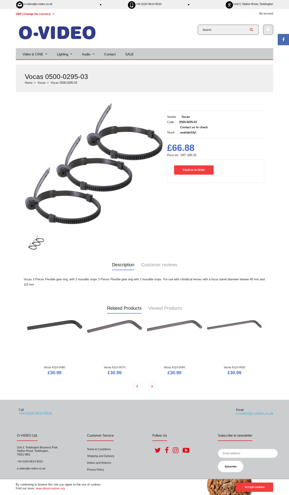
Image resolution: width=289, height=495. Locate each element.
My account (266, 13)
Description (123, 264)
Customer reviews (159, 264)
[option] (94, 163)
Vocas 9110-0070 (114, 367)
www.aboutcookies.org (50, 488)
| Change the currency (33, 14)
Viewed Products (165, 308)
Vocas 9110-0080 (54, 367)
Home (29, 82)
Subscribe (231, 466)
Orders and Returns (99, 462)
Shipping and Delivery (100, 456)
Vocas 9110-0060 (174, 367)
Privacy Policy (95, 469)
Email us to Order (194, 169)
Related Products (124, 308)
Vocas (41, 82)
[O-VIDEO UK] (57, 39)
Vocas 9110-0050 (234, 367)
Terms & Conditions (99, 449)
